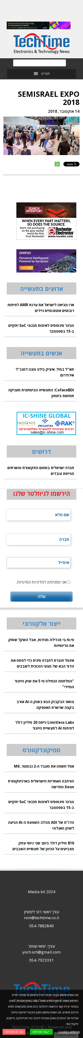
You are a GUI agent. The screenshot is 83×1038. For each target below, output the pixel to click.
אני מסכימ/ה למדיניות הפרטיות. (41, 582)
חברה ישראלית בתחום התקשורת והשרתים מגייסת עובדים (40, 470)
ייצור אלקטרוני (42, 623)
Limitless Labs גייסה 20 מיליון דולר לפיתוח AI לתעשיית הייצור (44, 725)
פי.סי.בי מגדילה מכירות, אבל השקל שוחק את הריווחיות (41, 642)
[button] (45, 73)
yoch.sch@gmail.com (41, 952)
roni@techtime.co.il (41, 917)
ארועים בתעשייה (41, 288)
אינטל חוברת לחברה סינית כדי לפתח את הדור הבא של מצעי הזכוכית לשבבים (42, 663)
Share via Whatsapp (57, 164)
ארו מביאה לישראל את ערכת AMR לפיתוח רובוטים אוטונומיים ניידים (41, 307)
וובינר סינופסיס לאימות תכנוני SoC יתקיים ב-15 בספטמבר (41, 328)
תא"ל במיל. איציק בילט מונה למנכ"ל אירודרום (45, 372)
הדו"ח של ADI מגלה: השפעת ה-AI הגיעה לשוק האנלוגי (41, 825)
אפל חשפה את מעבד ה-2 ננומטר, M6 (44, 766)
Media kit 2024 (41, 891)
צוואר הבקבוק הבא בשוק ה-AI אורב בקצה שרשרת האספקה (45, 704)
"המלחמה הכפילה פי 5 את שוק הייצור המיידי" (44, 683)
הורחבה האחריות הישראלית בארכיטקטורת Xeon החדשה (41, 783)
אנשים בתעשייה (41, 353)
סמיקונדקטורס (41, 750)
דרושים (41, 451)
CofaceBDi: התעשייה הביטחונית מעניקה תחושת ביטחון (41, 392)
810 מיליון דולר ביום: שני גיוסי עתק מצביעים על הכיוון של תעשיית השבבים (43, 845)
